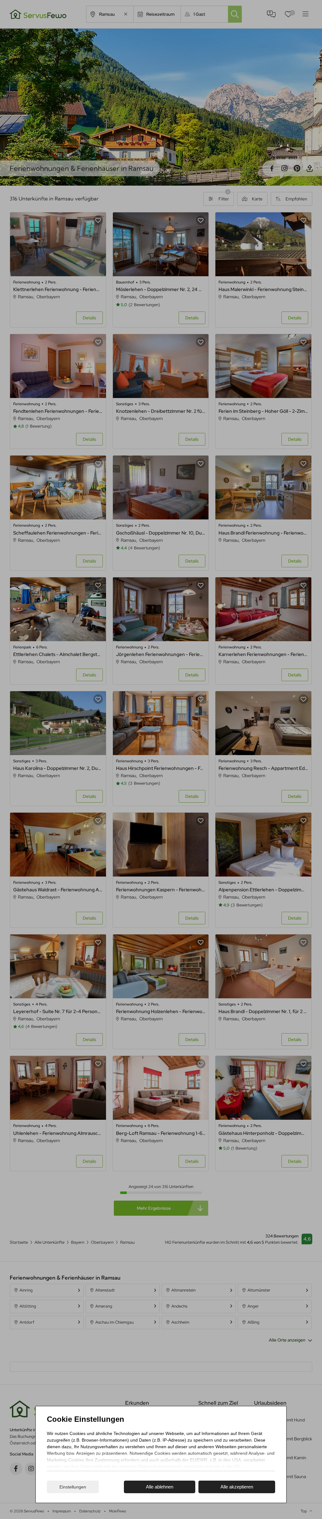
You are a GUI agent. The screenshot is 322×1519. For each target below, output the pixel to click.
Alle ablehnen (159, 1486)
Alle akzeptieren (236, 1486)
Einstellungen (72, 1486)
